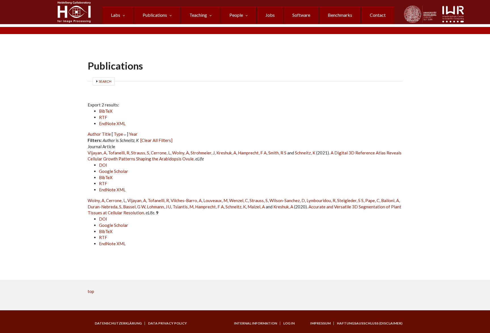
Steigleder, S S (350, 200)
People (236, 15)
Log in (289, 323)
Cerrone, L (160, 152)
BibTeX (106, 111)
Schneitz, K (305, 152)
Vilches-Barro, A (186, 200)
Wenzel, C (238, 200)
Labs (115, 15)
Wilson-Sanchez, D (287, 200)
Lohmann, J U (159, 206)
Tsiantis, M (183, 206)
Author (94, 134)
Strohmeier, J (203, 152)
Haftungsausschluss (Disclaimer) (369, 323)
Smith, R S (277, 152)
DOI (103, 164)
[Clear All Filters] (156, 140)
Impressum (320, 323)
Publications (155, 15)
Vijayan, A (97, 152)
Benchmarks (340, 15)
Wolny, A (180, 152)
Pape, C (372, 200)
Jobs (270, 15)
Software (301, 15)
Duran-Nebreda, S (104, 206)
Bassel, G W (134, 206)
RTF (103, 117)
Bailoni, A (390, 200)
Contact (378, 15)
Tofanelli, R (118, 152)
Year (133, 134)
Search (105, 81)
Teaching (198, 15)
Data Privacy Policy (167, 323)
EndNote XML (112, 123)
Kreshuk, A (226, 152)
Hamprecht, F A (252, 152)
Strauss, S (140, 152)
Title (106, 134)
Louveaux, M (215, 200)
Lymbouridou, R (321, 200)
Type (118, 134)
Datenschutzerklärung (118, 323)
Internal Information (255, 323)
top (91, 291)
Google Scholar (113, 171)
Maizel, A (256, 206)
